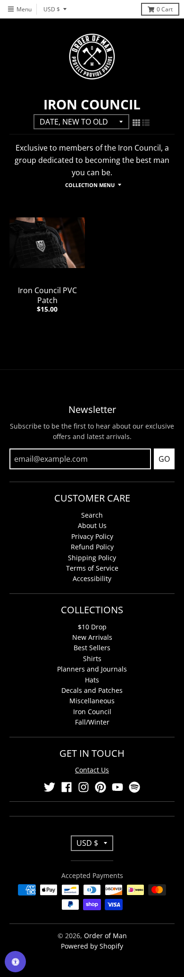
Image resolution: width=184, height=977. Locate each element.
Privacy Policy (92, 536)
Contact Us (92, 769)
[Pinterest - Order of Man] (100, 787)
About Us (92, 525)
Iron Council (92, 711)
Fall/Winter (92, 721)
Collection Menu (90, 184)
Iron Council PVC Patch (47, 295)
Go (164, 459)
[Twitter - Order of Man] (49, 787)
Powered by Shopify (92, 945)
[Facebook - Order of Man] (66, 787)
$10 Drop (92, 626)
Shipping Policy (92, 557)
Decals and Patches (92, 690)
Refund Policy (92, 546)
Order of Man (105, 935)
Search (92, 515)
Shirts (92, 658)
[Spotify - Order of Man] (134, 787)
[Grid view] (136, 123)
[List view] (146, 123)
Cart (165, 9)
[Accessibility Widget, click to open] (15, 961)
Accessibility (92, 578)
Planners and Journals (92, 668)
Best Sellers (92, 647)
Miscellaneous (92, 700)
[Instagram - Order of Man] (83, 787)
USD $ (51, 9)
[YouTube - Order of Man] (117, 787)
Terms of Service (92, 568)
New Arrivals (92, 637)
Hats (92, 679)
